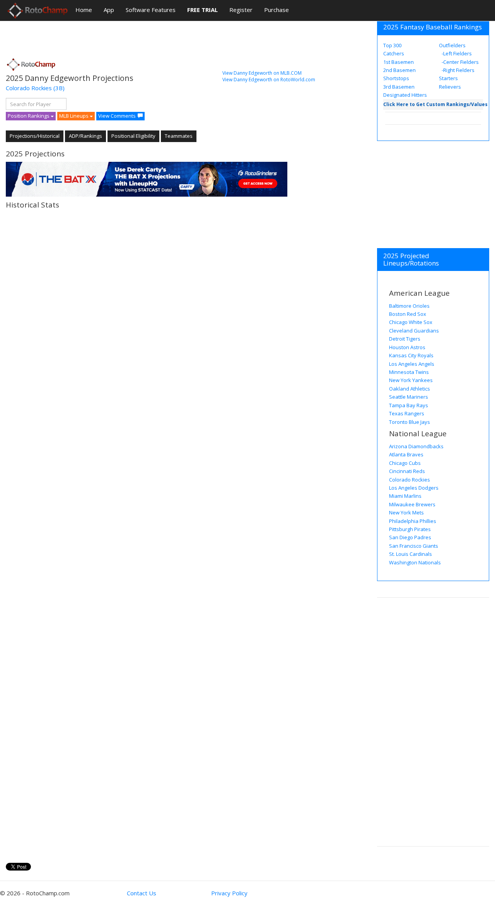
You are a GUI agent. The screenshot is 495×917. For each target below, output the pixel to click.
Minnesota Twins (409, 372)
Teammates (179, 135)
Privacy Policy (229, 893)
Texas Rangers (406, 413)
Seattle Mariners (408, 396)
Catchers (393, 53)
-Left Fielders (456, 53)
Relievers (450, 86)
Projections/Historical (35, 135)
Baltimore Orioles (409, 305)
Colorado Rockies (29, 88)
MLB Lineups (74, 115)
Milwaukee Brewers (412, 504)
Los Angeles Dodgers (414, 487)
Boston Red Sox (407, 313)
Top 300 (392, 45)
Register (241, 10)
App (109, 10)
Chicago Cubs (405, 462)
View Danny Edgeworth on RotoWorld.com (268, 79)
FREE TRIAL (202, 10)
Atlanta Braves (406, 454)
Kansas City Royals (411, 355)
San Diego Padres (410, 537)
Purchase (276, 10)
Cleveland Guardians (414, 330)
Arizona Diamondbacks (416, 446)
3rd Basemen (399, 86)
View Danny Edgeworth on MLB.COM (262, 73)
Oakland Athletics (409, 388)
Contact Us (141, 893)
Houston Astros (407, 347)
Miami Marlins (405, 495)
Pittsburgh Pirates (410, 529)
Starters (448, 78)
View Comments (117, 115)
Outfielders (452, 45)
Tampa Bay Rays (408, 405)
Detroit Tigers (404, 338)
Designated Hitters (405, 94)
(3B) (59, 88)
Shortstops (396, 78)
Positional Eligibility (133, 135)
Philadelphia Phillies (412, 521)
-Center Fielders (459, 61)
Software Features (151, 10)
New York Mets (406, 512)
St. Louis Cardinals (410, 553)
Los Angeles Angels (411, 363)
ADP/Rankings (85, 135)
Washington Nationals (415, 562)
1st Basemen (398, 61)
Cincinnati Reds (407, 471)
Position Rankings (29, 115)
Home (83, 10)
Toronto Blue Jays (409, 421)
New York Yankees (411, 380)
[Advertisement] (146, 36)
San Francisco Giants (413, 545)
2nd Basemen (399, 70)
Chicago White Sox (410, 322)
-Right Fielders (457, 70)
